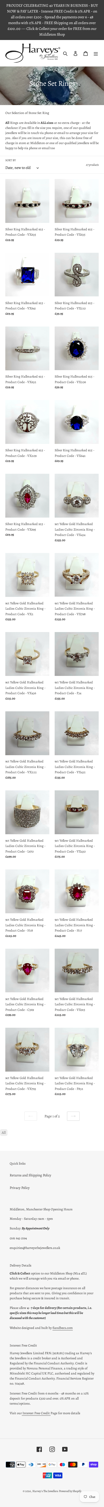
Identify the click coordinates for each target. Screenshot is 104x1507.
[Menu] (96, 53)
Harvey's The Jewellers (45, 1491)
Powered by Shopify (70, 1491)
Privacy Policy (20, 1187)
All (4, 1132)
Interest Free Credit (36, 1413)
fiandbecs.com (62, 1328)
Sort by (10, 160)
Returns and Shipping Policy (30, 1175)
